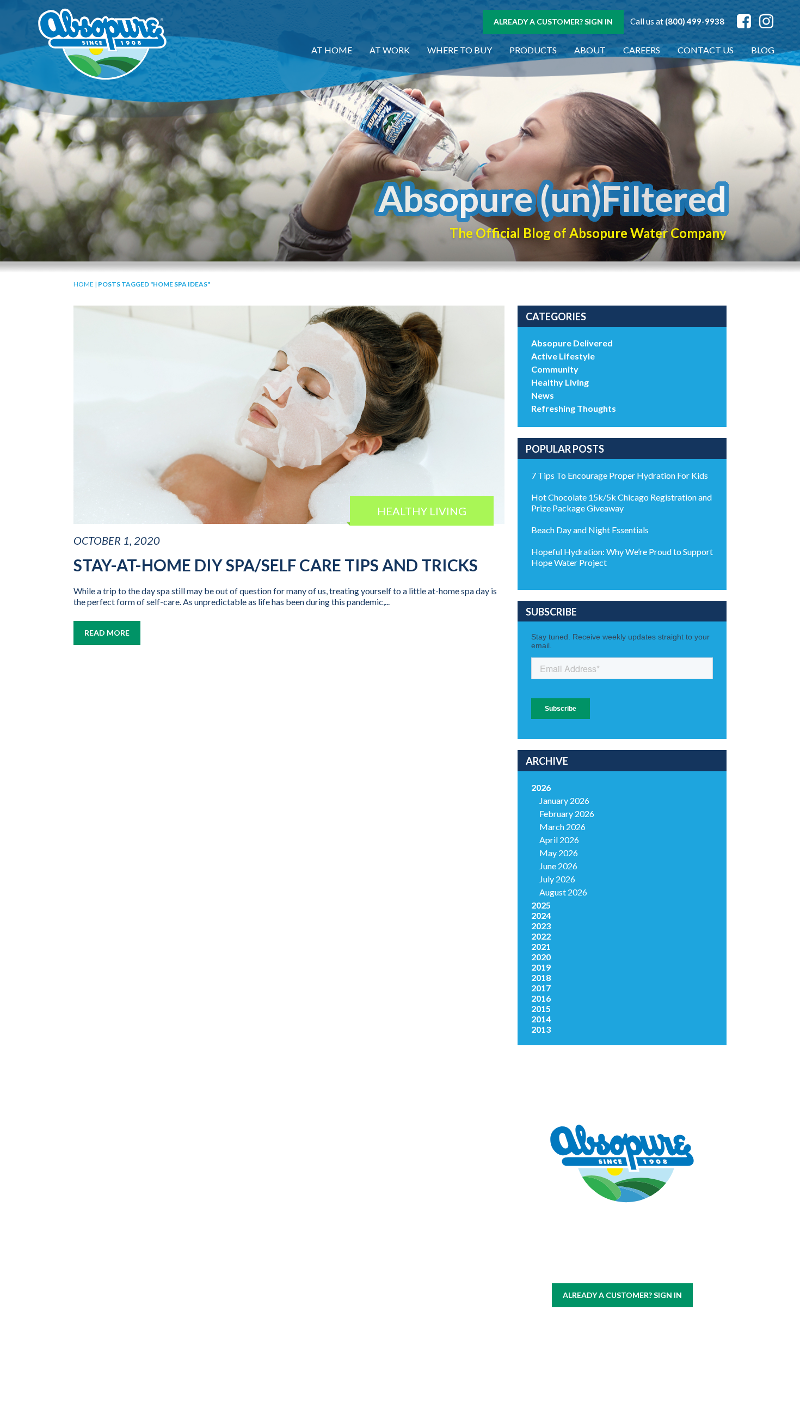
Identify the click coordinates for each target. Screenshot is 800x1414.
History (343, 1217)
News (542, 395)
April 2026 (559, 839)
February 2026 (566, 813)
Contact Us (706, 50)
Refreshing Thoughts (573, 408)
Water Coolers (127, 1243)
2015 (541, 1008)
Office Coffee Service (127, 1332)
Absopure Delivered (572, 343)
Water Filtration (127, 1351)
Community (555, 369)
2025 (541, 905)
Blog (762, 50)
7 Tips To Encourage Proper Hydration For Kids (619, 475)
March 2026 (562, 826)
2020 (541, 957)
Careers (641, 50)
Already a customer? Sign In (553, 21)
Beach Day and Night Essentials (590, 530)
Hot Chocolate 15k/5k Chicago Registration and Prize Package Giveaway (621, 502)
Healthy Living (560, 382)
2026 (541, 787)
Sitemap (596, 1267)
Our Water (127, 1217)
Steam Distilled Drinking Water (235, 1295)
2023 (541, 926)
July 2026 (557, 879)
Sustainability (343, 1253)
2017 (541, 988)
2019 (541, 967)
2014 (541, 1019)
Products (533, 50)
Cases (127, 1230)
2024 (541, 915)
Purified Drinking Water (235, 1272)
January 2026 (564, 800)
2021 (541, 946)
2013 (541, 1029)
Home (83, 284)
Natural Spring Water (235, 1249)
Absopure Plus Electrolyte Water (235, 1319)
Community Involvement (343, 1235)
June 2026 (558, 866)
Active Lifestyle (563, 356)
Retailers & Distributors (343, 1271)
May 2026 (558, 853)
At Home (331, 50)
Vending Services (127, 1364)
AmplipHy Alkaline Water (235, 1342)
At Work (390, 50)
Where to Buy (459, 50)
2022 (541, 936)
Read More (107, 632)
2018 (541, 977)
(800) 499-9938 (694, 21)
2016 (541, 998)
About (590, 50)
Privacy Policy (639, 1267)
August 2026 (563, 892)
